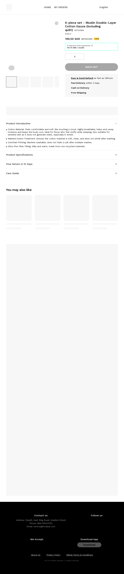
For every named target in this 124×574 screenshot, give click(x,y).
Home (47, 7)
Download (89, 544)
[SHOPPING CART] (116, 7)
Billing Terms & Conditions (79, 555)
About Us (35, 555)
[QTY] (74, 56)
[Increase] (81, 56)
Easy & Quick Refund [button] (82, 78)
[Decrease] (68, 56)
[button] (11, 81)
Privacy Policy (53, 555)
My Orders (61, 7)
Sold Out (91, 66)
